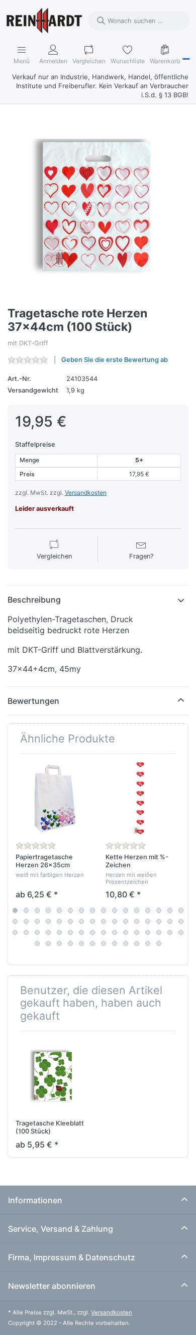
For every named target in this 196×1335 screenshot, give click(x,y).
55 (103, 943)
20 (48, 921)
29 (147, 921)
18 (26, 921)
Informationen (35, 1200)
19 (37, 921)
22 (70, 921)
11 (125, 910)
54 (92, 943)
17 (15, 921)
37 (59, 932)
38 (70, 932)
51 (59, 943)
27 (125, 921)
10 (114, 910)
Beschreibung (34, 600)
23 (81, 921)
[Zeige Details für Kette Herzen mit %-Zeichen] (143, 798)
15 (169, 910)
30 (158, 921)
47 (169, 932)
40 (92, 932)
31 (169, 921)
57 (125, 943)
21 (59, 921)
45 (147, 932)
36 (48, 932)
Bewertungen (33, 701)
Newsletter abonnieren (51, 1286)
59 (147, 943)
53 (81, 943)
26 (114, 921)
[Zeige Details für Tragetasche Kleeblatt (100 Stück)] (53, 1076)
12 (136, 910)
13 (147, 910)
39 (81, 932)
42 (114, 932)
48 (180, 932)
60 (158, 943)
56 (114, 943)
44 (136, 932)
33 (15, 932)
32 (180, 921)
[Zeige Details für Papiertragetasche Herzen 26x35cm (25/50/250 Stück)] (53, 798)
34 (26, 932)
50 (48, 943)
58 (136, 943)
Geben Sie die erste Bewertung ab (114, 359)
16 (180, 910)
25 (103, 921)
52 (70, 943)
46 (158, 932)
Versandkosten (86, 492)
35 (37, 932)
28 (136, 921)
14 (158, 910)
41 (103, 932)
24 (92, 921)
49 (37, 943)
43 (125, 932)
